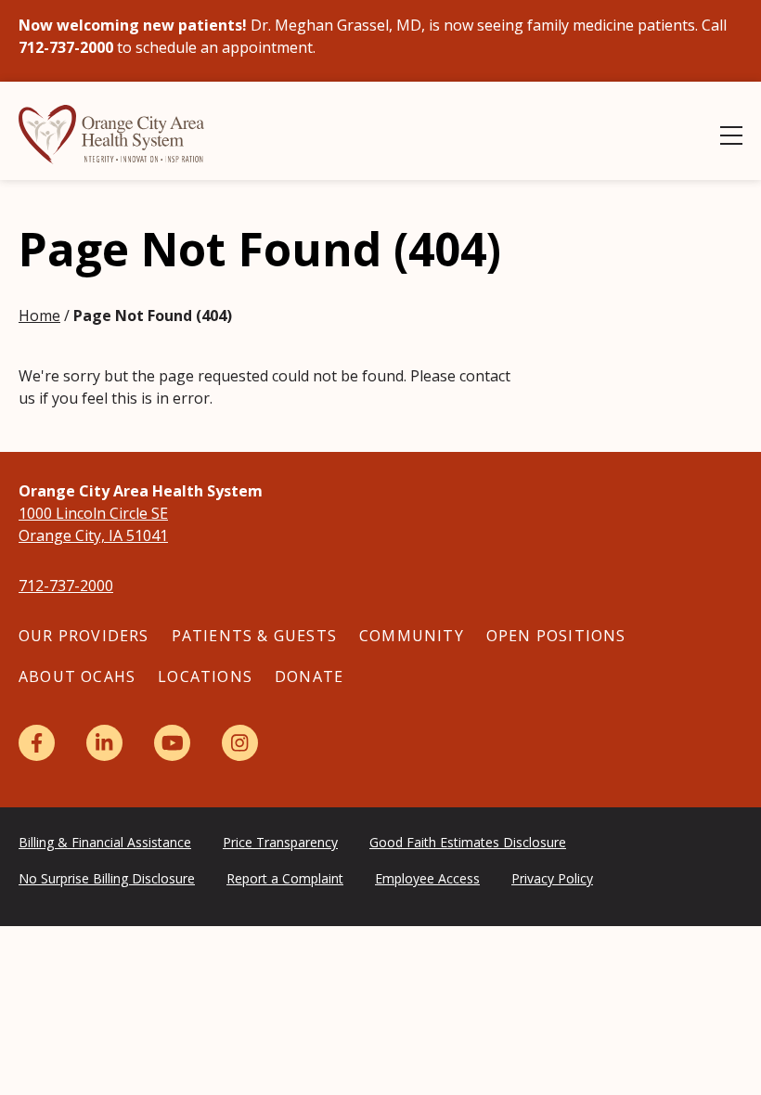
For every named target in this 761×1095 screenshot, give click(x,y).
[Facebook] (37, 743)
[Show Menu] (731, 135)
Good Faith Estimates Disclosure (467, 842)
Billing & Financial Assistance (105, 842)
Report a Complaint (284, 878)
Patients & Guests (254, 635)
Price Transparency (280, 842)
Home (39, 315)
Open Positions (556, 635)
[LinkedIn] (104, 743)
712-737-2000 (66, 585)
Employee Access (427, 878)
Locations (205, 676)
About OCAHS (77, 676)
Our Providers (84, 635)
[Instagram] (240, 743)
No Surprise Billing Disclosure (107, 878)
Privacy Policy (552, 878)
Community (411, 635)
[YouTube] (172, 743)
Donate (309, 676)
